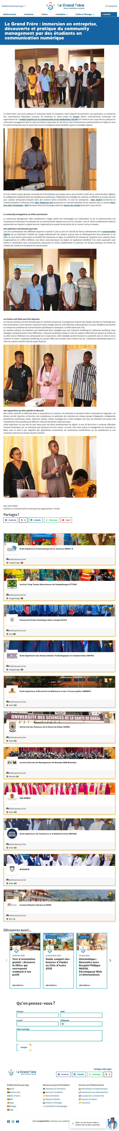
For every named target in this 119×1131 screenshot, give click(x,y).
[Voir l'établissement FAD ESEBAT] (12, 798)
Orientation (60, 14)
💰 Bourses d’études (51, 1099)
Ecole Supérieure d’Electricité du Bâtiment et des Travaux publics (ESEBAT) (55, 691)
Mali (10, 1099)
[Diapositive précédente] (6, 960)
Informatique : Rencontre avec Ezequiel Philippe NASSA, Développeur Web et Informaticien (90, 966)
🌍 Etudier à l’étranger (52, 1103)
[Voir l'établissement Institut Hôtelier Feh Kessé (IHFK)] (12, 905)
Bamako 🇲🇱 (13, 776)
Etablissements (9, 14)
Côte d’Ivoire (13, 1096)
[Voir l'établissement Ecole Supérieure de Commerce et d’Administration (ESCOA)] (12, 834)
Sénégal (11, 1106)
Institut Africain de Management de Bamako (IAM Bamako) (48, 762)
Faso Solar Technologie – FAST (16, 205)
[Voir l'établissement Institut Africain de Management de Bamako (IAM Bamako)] (12, 763)
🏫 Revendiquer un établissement (93, 1089)
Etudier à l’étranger (84, 14)
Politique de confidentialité (62, 1121)
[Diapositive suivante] (110, 960)
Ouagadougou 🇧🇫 (16, 563)
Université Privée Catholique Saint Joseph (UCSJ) (43, 620)
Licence (76, 117)
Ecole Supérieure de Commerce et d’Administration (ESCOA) (48, 834)
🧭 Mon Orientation (51, 1096)
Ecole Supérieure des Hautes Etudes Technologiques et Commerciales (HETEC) (57, 655)
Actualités (106, 14)
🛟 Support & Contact (88, 1099)
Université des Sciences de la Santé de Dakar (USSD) (45, 727)
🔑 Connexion (111, 6)
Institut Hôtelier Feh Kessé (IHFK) (35, 905)
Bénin (10, 1089)
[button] (10, 520)
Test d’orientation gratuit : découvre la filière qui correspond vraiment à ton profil (23, 966)
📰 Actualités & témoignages (55, 1106)
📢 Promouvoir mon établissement (93, 1092)
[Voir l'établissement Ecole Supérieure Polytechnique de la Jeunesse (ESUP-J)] (12, 549)
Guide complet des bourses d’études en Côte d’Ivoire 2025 (58, 963)
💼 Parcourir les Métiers (53, 1092)
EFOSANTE (24, 869)
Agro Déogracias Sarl (44, 202)
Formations (28, 14)
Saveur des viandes (72, 205)
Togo (10, 1110)
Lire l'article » (18, 985)
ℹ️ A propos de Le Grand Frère (91, 1096)
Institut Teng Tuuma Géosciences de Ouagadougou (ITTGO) (48, 584)
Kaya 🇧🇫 (12, 634)
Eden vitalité (96, 200)
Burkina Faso (13, 1092)
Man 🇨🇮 (12, 919)
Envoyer (23, 1047)
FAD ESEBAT (25, 798)
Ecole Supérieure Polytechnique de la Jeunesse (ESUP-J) (46, 549)
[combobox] (63, 1024)
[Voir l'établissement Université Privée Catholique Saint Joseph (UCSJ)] (12, 620)
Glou (112, 202)
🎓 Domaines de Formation (54, 1089)
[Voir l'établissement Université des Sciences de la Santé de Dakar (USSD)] (12, 727)
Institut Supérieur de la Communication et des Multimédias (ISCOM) (49, 119)
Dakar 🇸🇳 (12, 705)
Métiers (44, 14)
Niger (10, 1103)
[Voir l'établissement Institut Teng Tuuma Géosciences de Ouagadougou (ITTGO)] (12, 585)
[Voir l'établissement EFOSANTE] (12, 869)
